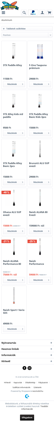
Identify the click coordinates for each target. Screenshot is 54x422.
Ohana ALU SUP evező (12, 213)
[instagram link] (30, 368)
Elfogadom (27, 417)
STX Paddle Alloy (12, 65)
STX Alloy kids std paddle (13, 115)
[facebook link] (25, 368)
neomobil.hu (37, 391)
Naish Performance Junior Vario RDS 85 (38, 262)
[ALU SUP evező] (40, 149)
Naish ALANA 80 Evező (38, 213)
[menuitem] (4, 12)
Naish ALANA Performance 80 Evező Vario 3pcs (12, 262)
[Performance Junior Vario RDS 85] (40, 246)
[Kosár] (49, 12)
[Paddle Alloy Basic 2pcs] (14, 149)
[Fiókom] (42, 12)
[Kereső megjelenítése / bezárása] (24, 12)
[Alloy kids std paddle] (14, 99)
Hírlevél (7, 382)
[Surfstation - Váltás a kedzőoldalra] (10, 3)
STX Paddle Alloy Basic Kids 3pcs (38, 115)
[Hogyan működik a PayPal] (33, 12)
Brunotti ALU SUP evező (39, 164)
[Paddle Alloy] (14, 50)
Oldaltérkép (30, 382)
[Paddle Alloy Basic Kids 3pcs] (40, 99)
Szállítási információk (21, 387)
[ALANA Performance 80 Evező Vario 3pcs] (14, 246)
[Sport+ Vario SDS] (14, 295)
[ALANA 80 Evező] (40, 197)
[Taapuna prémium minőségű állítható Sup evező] (40, 50)
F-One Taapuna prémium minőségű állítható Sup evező (38, 66)
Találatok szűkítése (15, 28)
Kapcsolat (18, 382)
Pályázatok (43, 382)
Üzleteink (37, 387)
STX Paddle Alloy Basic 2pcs (12, 164)
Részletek (12, 84)
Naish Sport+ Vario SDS (13, 311)
